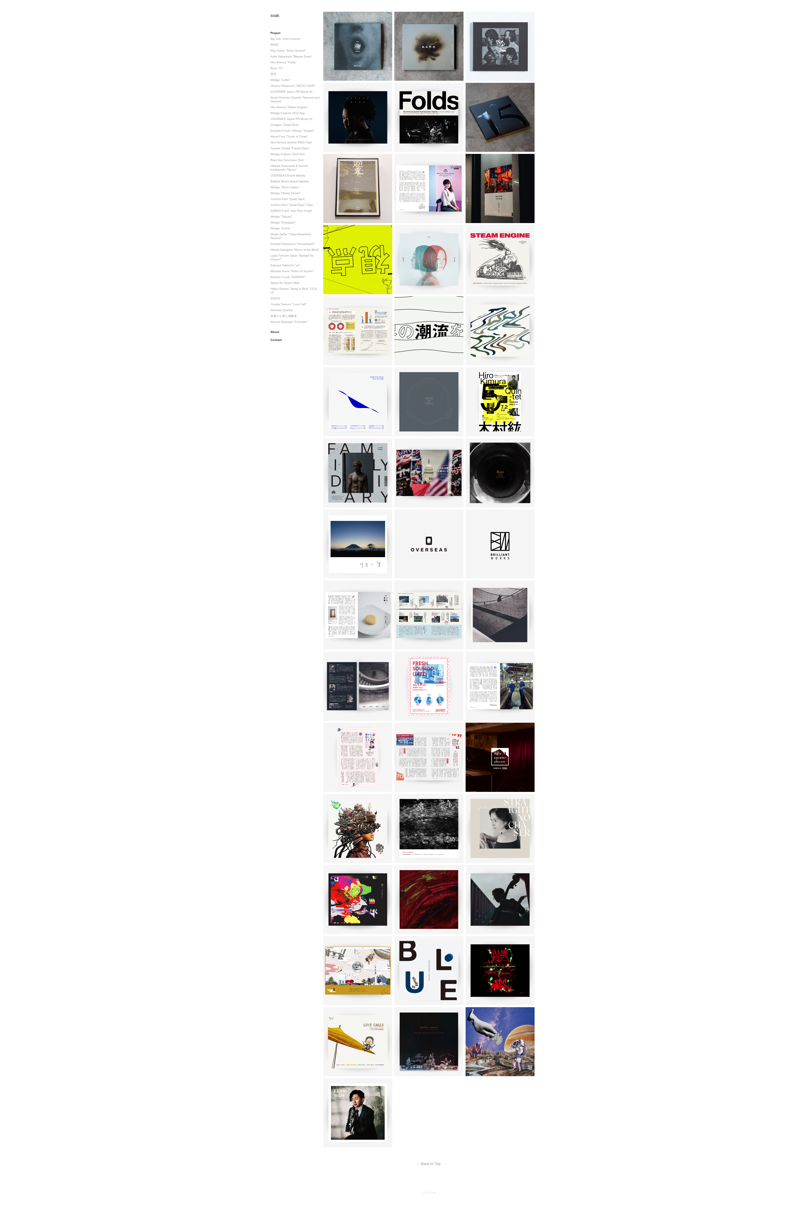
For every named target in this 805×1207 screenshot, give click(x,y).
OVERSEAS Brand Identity (287, 175)
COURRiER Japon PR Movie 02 (291, 91)
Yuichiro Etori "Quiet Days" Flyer (291, 205)
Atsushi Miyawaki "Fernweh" (289, 322)
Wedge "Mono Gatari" (284, 187)
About (274, 332)
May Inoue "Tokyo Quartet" (288, 50)
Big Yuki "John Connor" (285, 38)
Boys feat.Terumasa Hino (287, 160)
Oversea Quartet (281, 310)
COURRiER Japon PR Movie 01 (291, 119)
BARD (274, 44)
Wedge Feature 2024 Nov (287, 154)
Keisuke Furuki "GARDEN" (287, 277)
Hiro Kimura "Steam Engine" (289, 107)
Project (275, 33)
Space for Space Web (284, 283)
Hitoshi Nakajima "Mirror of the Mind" (294, 249)
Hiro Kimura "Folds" (283, 62)
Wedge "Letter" (280, 80)
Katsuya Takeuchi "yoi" (285, 265)
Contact (276, 340)
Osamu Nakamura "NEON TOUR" (292, 85)
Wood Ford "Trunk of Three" (289, 136)
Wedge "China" (280, 228)
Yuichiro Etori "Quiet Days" (287, 199)
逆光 (273, 74)
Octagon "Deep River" (285, 124)
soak (274, 15)
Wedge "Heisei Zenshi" (285, 193)
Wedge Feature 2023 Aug (287, 113)
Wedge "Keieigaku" (283, 222)
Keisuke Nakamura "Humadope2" (292, 244)
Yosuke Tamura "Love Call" (288, 304)
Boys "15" (276, 68)
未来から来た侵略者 (283, 316)
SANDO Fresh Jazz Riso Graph (291, 210)
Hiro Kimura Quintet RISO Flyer (291, 142)
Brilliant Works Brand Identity (289, 181)
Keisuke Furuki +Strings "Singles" (292, 130)
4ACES (275, 298)
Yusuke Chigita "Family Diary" (290, 148)
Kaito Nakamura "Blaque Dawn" (291, 56)
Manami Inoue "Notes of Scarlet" (292, 271)
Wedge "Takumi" (281, 216)
